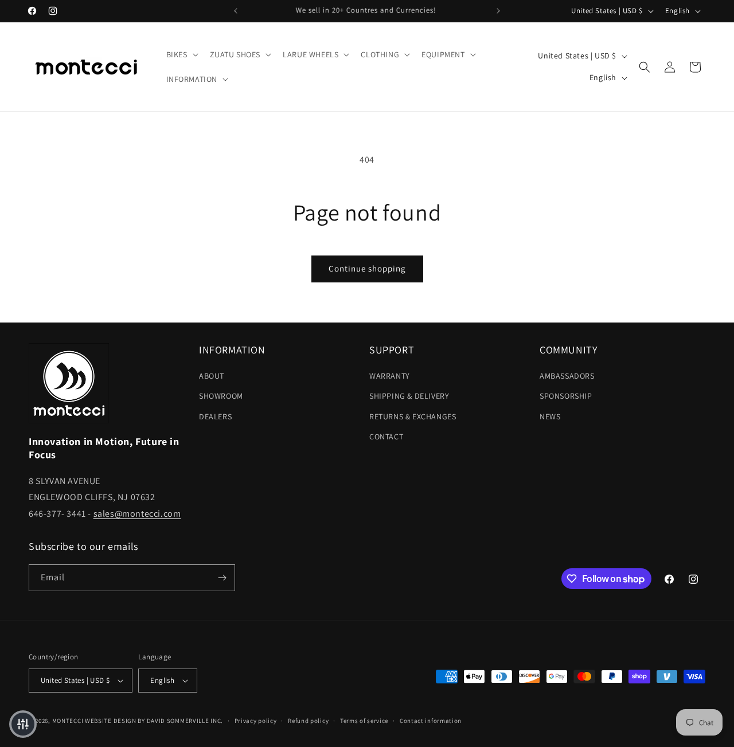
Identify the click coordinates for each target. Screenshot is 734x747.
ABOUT (211, 376)
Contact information (431, 721)
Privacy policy (256, 721)
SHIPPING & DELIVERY (409, 396)
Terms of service (364, 721)
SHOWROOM (221, 396)
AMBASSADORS (567, 376)
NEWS (550, 416)
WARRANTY (389, 376)
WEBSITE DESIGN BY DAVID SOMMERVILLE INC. (154, 721)
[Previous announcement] (235, 11)
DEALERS (215, 416)
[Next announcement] (498, 11)
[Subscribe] (222, 577)
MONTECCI (68, 721)
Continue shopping (367, 268)
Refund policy (308, 721)
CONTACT (386, 436)
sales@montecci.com (137, 514)
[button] (181, 54)
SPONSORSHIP (566, 396)
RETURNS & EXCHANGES (412, 416)
